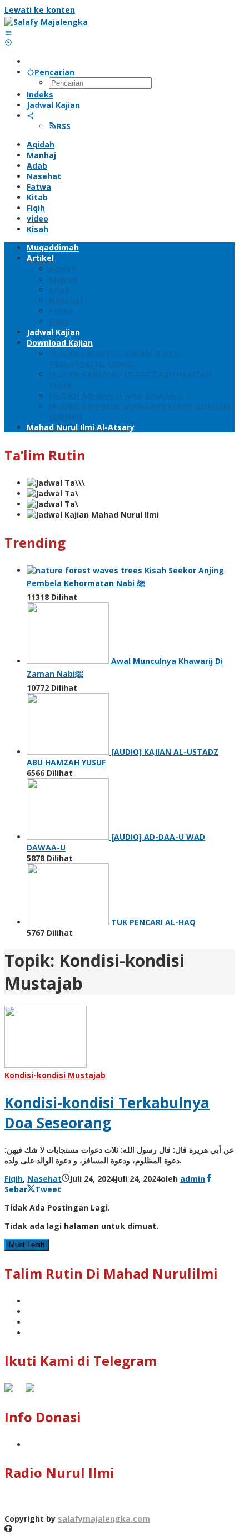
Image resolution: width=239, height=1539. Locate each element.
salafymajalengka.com (104, 1518)
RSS (64, 126)
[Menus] (8, 32)
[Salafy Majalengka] (46, 22)
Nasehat (44, 1178)
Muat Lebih (26, 1245)
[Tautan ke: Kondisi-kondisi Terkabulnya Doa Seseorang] (45, 1064)
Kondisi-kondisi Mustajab (55, 1075)
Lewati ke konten (39, 9)
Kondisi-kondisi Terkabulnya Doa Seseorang (107, 1113)
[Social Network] (30, 115)
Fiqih (13, 1178)
